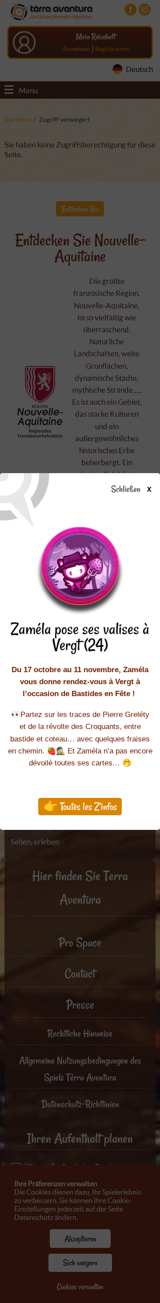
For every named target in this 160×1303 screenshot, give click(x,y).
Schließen (130, 489)
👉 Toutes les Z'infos (80, 806)
